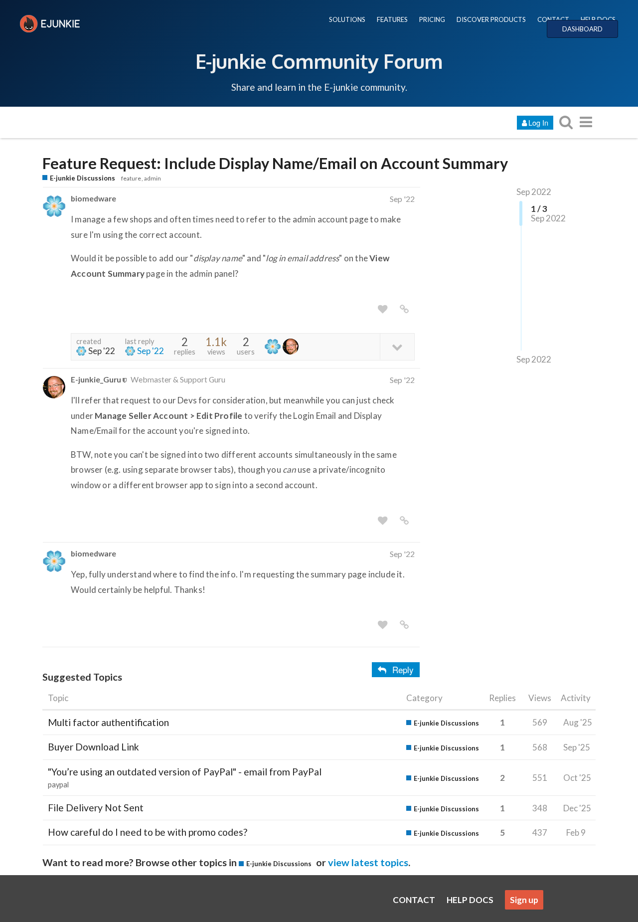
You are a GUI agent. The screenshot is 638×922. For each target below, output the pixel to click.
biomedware (93, 198)
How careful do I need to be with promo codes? (147, 832)
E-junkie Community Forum (319, 60)
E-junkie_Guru (96, 379)
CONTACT (553, 19)
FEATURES (392, 19)
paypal (58, 784)
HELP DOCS (598, 19)
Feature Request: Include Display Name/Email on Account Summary (275, 163)
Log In (538, 122)
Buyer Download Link (93, 746)
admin (152, 178)
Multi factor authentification (108, 722)
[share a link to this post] (404, 309)
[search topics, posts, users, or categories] (566, 122)
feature (131, 178)
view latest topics (368, 862)
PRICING (432, 19)
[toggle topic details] (397, 346)
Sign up (524, 900)
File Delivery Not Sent (96, 807)
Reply (403, 669)
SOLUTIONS (347, 19)
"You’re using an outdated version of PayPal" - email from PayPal (184, 771)
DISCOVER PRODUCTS (491, 19)
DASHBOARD (582, 29)
